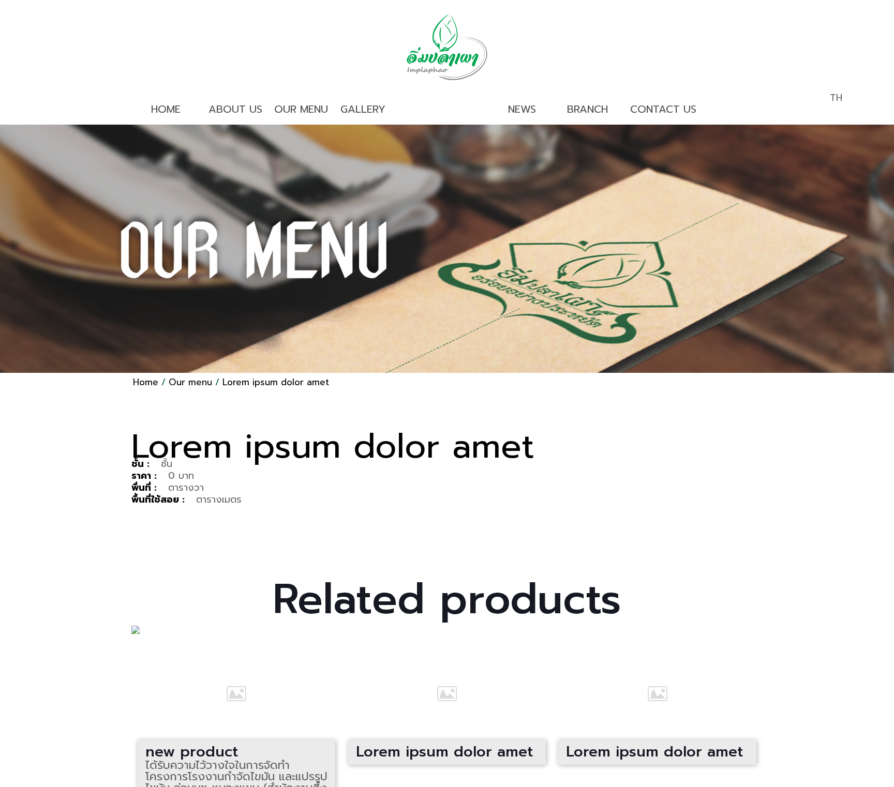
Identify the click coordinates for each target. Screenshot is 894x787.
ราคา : (144, 475)
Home (145, 382)
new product (191, 751)
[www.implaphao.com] (447, 46)
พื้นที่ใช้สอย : (158, 499)
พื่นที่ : (144, 487)
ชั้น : (140, 463)
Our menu (190, 382)
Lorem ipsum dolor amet (275, 382)
